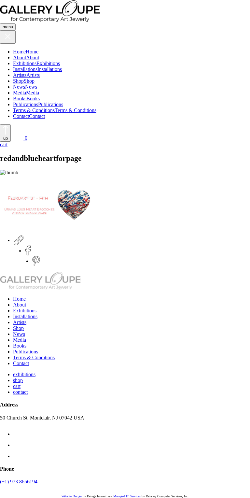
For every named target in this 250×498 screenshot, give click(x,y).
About (19, 57)
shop (18, 380)
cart (17, 386)
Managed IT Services (127, 496)
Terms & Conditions (34, 110)
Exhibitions (24, 63)
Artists (19, 75)
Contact (21, 116)
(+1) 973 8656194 (18, 481)
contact (20, 392)
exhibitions (24, 374)
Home (19, 51)
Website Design (72, 496)
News (19, 87)
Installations (25, 69)
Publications (25, 104)
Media (19, 92)
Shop (18, 81)
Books (19, 98)
